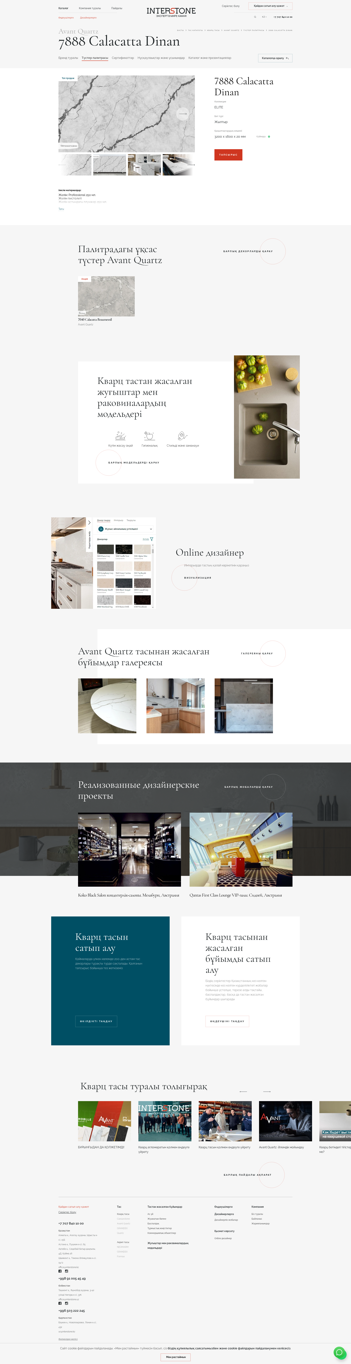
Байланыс (257, 1219)
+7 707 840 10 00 (283, 17)
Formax (121, 1256)
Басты (180, 30)
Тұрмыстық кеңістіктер (160, 1228)
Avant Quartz (231, 30)
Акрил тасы (123, 1242)
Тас (119, 1206)
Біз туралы (257, 1214)
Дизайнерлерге (88, 17)
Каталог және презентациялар (209, 58)
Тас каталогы (195, 30)
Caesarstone (123, 1219)
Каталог (63, 8)
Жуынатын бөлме (157, 1219)
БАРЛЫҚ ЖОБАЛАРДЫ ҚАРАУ (248, 787)
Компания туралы (90, 8)
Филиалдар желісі (68, 1339)
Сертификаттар (123, 58)
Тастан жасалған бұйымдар (165, 1206)
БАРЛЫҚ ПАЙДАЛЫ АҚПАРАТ (248, 1175)
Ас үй (150, 1214)
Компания (258, 1206)
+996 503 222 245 (71, 1310)
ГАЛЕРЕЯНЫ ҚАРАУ (257, 653)
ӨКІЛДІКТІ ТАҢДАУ (96, 1021)
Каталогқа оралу (273, 58)
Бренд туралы (68, 58)
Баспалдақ (153, 1223)
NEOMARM (123, 1247)
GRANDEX (122, 1251)
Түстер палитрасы (254, 30)
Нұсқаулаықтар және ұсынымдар (161, 58)
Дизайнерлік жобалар (226, 1220)
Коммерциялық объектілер (162, 1233)
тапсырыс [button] (228, 154)
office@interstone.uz (68, 1299)
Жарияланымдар (260, 1223)
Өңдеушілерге (66, 17)
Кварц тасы (213, 30)
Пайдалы (116, 8)
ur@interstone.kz (66, 1331)
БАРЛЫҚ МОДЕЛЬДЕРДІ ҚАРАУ (133, 462)
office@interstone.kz (68, 1267)
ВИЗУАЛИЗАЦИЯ (198, 577)
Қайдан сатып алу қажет (73, 1206)
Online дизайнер (223, 1238)
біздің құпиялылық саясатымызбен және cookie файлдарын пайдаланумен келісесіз (229, 1348)
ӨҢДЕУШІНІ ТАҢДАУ (227, 1021)
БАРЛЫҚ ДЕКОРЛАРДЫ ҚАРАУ (248, 251)
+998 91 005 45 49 (72, 1278)
